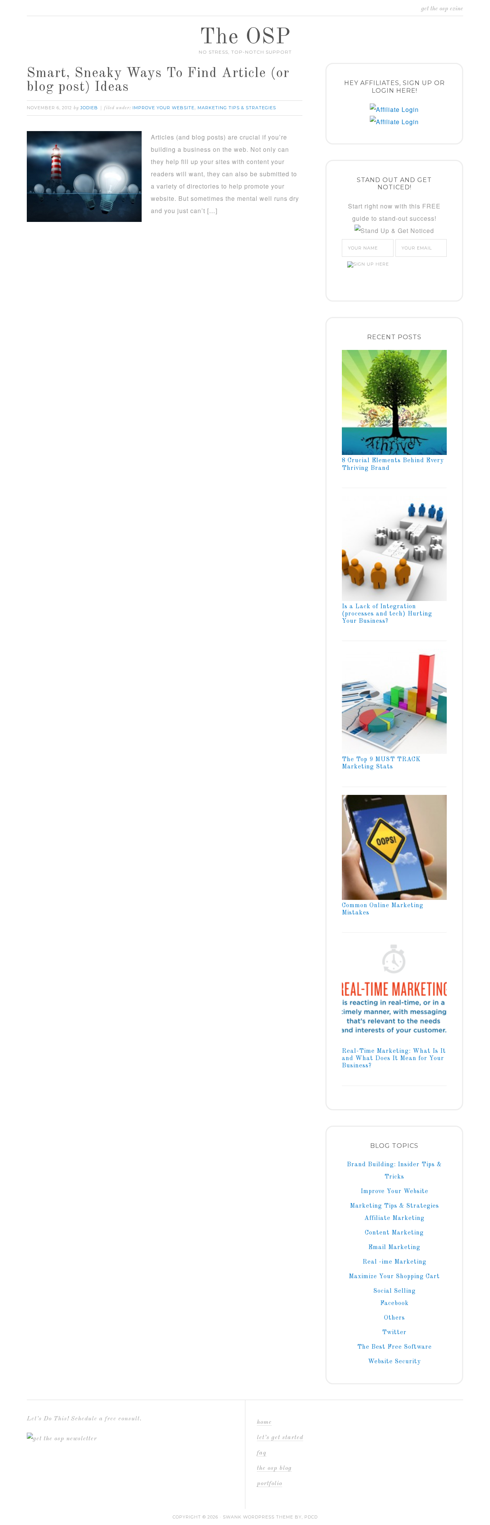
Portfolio (269, 1484)
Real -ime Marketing (394, 1262)
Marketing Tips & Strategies (237, 107)
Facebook (394, 1303)
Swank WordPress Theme (258, 1517)
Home (264, 1422)
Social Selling (394, 1291)
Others (394, 1318)
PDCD (311, 1517)
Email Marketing (394, 1247)
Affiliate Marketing (394, 1218)
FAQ (261, 1453)
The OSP (245, 37)
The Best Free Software (394, 1347)
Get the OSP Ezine (442, 9)
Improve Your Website (163, 107)
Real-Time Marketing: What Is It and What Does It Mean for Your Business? (394, 1058)
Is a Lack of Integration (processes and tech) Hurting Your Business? (387, 614)
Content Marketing (394, 1233)
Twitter (394, 1333)
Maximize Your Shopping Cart (394, 1277)
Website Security (394, 1362)
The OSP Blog (274, 1468)
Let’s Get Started (280, 1438)
